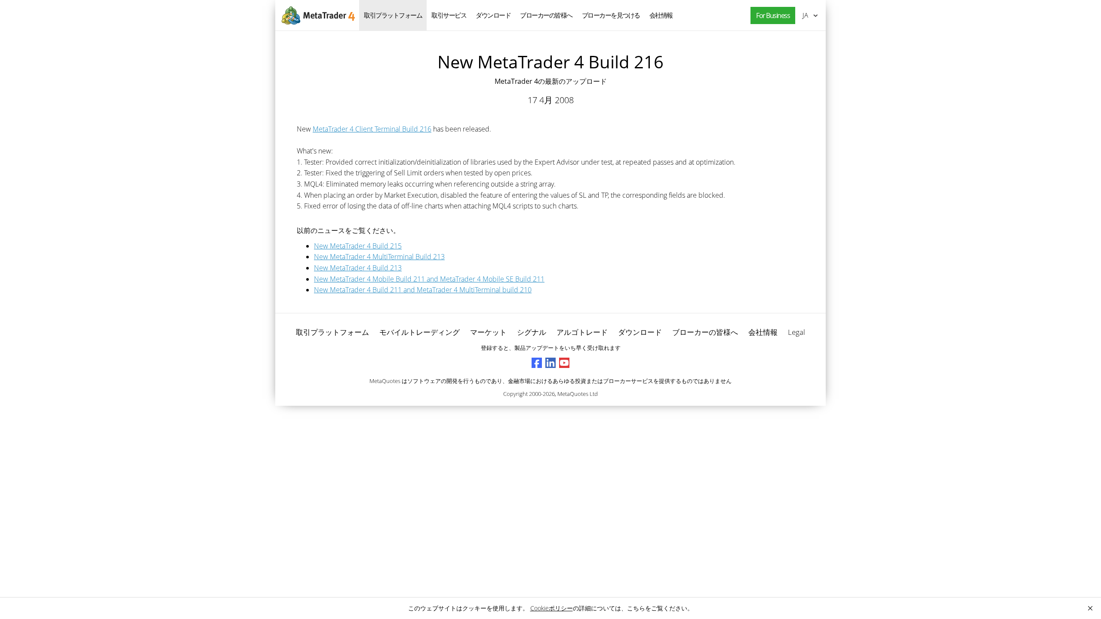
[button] (770, 15)
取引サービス (448, 15)
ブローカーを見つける (611, 15)
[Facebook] (537, 363)
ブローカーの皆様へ (546, 15)
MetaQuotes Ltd (577, 394)
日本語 (804, 15)
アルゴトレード (582, 332)
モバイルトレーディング (419, 332)
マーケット (488, 332)
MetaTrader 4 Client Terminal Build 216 (372, 129)
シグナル (531, 332)
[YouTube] (564, 363)
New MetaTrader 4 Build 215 (358, 246)
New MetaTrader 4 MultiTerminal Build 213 (379, 256)
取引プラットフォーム (393, 15)
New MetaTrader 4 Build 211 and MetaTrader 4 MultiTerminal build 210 (423, 289)
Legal (796, 332)
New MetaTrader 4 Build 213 (358, 268)
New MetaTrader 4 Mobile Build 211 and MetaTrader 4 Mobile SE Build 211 (429, 279)
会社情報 (661, 15)
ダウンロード (493, 15)
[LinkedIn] (550, 363)
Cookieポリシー (551, 608)
